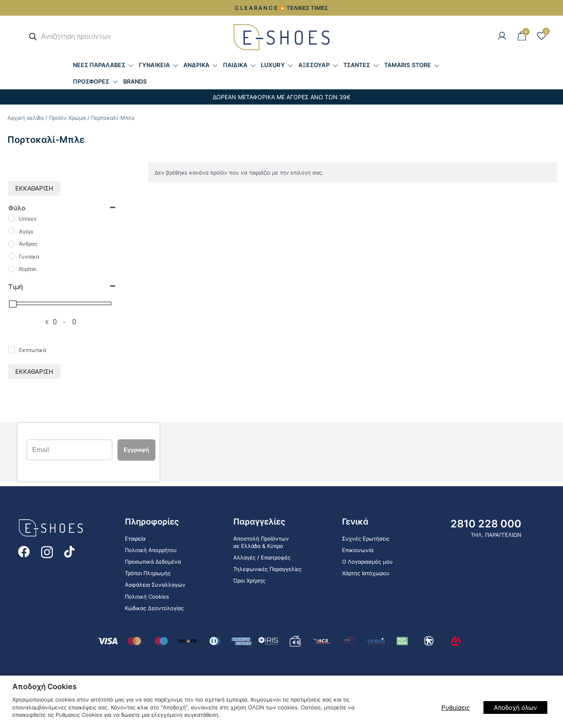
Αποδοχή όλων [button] (515, 707)
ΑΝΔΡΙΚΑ (196, 64)
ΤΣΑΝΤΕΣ (357, 64)
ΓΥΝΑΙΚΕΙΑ (154, 64)
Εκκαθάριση (34, 188)
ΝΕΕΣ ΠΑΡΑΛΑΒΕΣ (99, 64)
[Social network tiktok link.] (70, 551)
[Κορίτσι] (11, 269)
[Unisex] (11, 218)
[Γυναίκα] (11, 256)
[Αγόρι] (11, 231)
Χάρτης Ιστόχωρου (365, 573)
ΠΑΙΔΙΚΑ (235, 64)
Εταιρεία (135, 538)
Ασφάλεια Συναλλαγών (155, 584)
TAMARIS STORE (407, 64)
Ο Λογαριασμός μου (367, 561)
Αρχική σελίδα (25, 117)
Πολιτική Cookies (147, 596)
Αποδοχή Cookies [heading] (44, 686)
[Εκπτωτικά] (11, 350)
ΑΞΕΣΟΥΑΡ (314, 64)
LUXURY (273, 64)
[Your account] (502, 36)
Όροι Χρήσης (249, 580)
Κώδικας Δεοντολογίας (154, 608)
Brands (135, 81)
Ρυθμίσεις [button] (455, 707)
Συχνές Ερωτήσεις (365, 538)
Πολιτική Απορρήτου (151, 550)
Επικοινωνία (357, 550)
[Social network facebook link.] (24, 551)
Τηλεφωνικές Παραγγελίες (267, 569)
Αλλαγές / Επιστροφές (262, 557)
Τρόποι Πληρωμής (148, 573)
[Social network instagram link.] (47, 551)
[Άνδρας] (11, 243)
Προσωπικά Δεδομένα (153, 561)
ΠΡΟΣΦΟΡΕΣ (91, 81)
